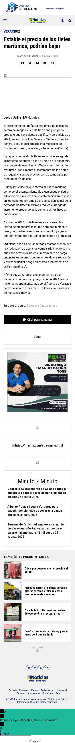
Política (20, 693)
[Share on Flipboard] (37, 63)
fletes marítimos (37, 305)
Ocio (58, 693)
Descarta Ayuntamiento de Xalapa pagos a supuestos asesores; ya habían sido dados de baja (36, 493)
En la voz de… (48, 690)
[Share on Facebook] (22, 63)
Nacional (62, 690)
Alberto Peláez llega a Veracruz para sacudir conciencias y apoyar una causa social (34, 511)
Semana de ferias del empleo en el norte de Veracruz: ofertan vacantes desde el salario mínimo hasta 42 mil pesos (35, 528)
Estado (34, 690)
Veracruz (24, 690)
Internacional (33, 693)
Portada (13, 690)
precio (53, 305)
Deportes (48, 693)
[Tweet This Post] (30, 63)
